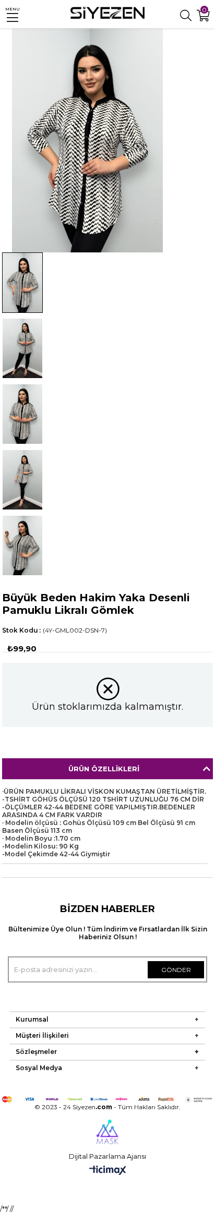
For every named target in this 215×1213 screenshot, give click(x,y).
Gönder (176, 970)
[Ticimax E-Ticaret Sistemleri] (107, 1171)
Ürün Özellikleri (103, 769)
